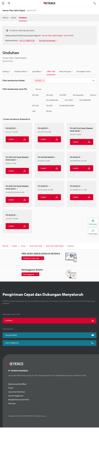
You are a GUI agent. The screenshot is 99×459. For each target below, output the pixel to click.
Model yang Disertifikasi (17, 384)
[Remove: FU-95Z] (43, 80)
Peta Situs (12, 403)
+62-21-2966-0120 (12, 343)
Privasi (10, 388)
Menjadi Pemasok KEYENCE (18, 399)
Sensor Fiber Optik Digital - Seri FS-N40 (57, 35)
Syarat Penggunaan (15, 396)
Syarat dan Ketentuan (16, 392)
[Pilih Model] (64, 81)
